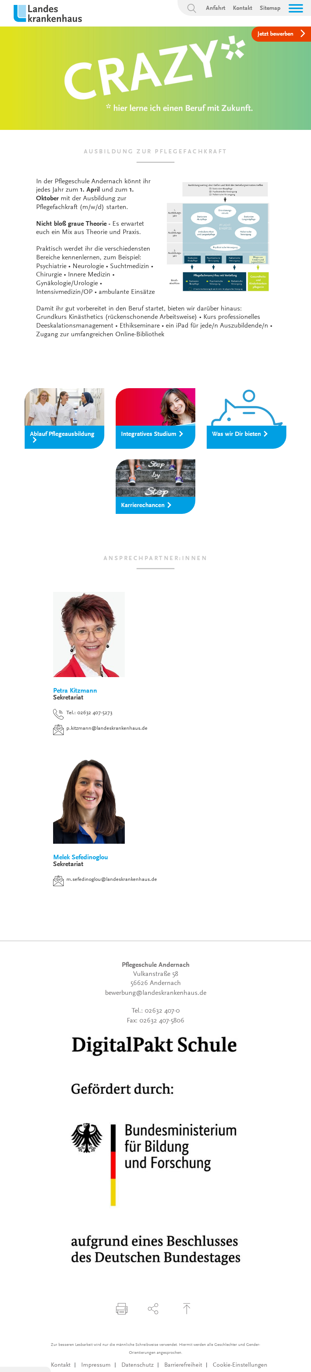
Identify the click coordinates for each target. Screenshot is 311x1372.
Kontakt (242, 8)
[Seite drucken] (121, 1308)
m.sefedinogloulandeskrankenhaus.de (111, 879)
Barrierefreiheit (183, 1365)
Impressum (96, 1365)
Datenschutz (137, 1365)
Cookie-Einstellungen (240, 1365)
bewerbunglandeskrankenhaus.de (155, 993)
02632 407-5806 (162, 1021)
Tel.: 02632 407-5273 (89, 713)
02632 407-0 (162, 1011)
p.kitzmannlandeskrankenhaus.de (107, 728)
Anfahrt (215, 8)
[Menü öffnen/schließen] (295, 8)
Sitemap (270, 8)
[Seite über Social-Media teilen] (153, 1308)
